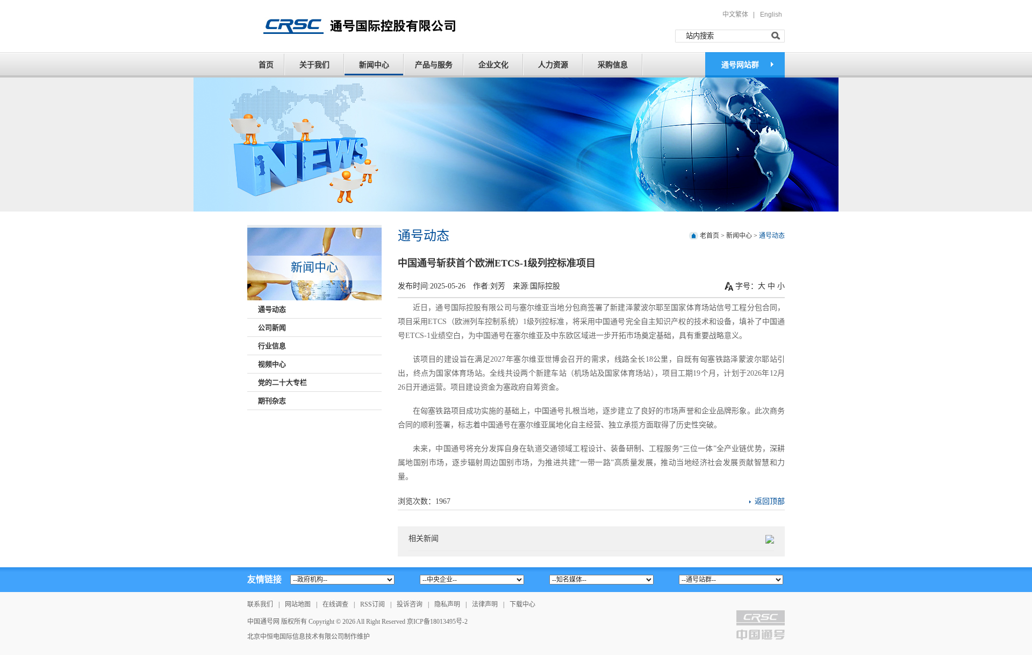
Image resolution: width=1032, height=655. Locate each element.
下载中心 (522, 604)
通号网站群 (740, 65)
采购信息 (613, 65)
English (771, 14)
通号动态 (772, 236)
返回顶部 (770, 501)
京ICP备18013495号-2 (437, 621)
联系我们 (260, 604)
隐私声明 (447, 604)
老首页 (709, 236)
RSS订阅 (372, 604)
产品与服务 (434, 65)
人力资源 (553, 65)
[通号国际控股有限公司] (373, 25)
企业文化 (493, 65)
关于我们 (314, 65)
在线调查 (335, 604)
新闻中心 (374, 65)
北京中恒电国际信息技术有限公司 (295, 636)
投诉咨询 (409, 604)
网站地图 (298, 604)
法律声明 (485, 604)
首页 (266, 65)
